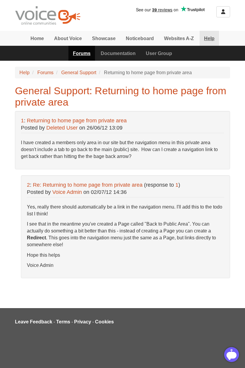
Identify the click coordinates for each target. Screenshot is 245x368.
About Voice (68, 38)
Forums (82, 53)
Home (37, 38)
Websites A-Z (179, 38)
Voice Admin (67, 192)
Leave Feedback (33, 321)
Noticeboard (140, 38)
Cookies (104, 321)
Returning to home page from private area (77, 121)
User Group (159, 53)
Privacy (82, 321)
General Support (78, 72)
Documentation (118, 53)
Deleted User (62, 128)
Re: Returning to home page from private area (88, 185)
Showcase (104, 38)
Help (209, 38)
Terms (63, 321)
